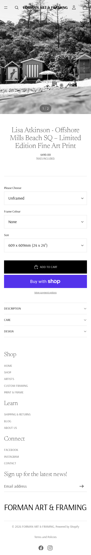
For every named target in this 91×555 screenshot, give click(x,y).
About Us (10, 428)
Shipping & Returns (17, 414)
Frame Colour (12, 211)
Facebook (11, 450)
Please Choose (12, 188)
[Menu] (6, 7)
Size (6, 235)
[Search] (16, 7)
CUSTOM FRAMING (16, 386)
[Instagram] (50, 548)
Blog (7, 421)
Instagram (11, 456)
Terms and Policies (45, 537)
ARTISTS (9, 379)
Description (12, 308)
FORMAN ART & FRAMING (38, 526)
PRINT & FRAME (14, 392)
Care (7, 320)
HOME (8, 366)
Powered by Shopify (67, 526)
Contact (10, 463)
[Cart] (84, 7)
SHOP (7, 372)
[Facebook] (41, 548)
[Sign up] (81, 486)
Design (9, 331)
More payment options (45, 292)
